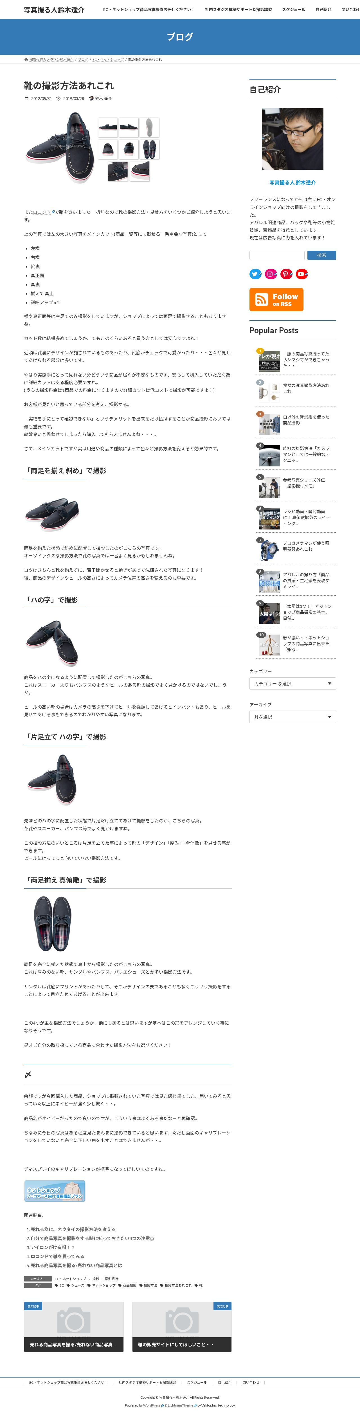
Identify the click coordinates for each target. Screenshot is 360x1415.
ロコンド (42, 212)
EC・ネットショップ (70, 1279)
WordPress (152, 1405)
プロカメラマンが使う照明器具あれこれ (306, 545)
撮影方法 (150, 1285)
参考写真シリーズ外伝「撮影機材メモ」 (304, 482)
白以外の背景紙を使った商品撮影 (306, 419)
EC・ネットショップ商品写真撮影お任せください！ (68, 1382)
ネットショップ (104, 1285)
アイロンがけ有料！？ (53, 1247)
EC (62, 1285)
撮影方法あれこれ (178, 1285)
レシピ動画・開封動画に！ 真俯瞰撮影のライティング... (306, 517)
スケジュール (197, 1382)
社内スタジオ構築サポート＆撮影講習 (147, 1382)
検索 (321, 255)
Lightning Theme (180, 1405)
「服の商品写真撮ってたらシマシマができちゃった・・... (306, 359)
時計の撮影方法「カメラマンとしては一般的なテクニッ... (306, 454)
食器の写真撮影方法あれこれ (306, 388)
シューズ (77, 1285)
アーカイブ (260, 705)
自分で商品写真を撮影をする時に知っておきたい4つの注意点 (92, 1238)
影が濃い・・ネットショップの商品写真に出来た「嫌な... (306, 643)
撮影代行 (111, 1279)
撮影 (95, 1279)
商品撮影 (129, 1285)
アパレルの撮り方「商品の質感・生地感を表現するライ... (306, 580)
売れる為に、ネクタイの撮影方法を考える (73, 1229)
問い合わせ (250, 1382)
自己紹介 (224, 1382)
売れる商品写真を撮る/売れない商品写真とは (76, 1265)
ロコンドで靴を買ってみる (57, 1256)
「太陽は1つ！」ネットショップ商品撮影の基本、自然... (307, 612)
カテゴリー (260, 671)
